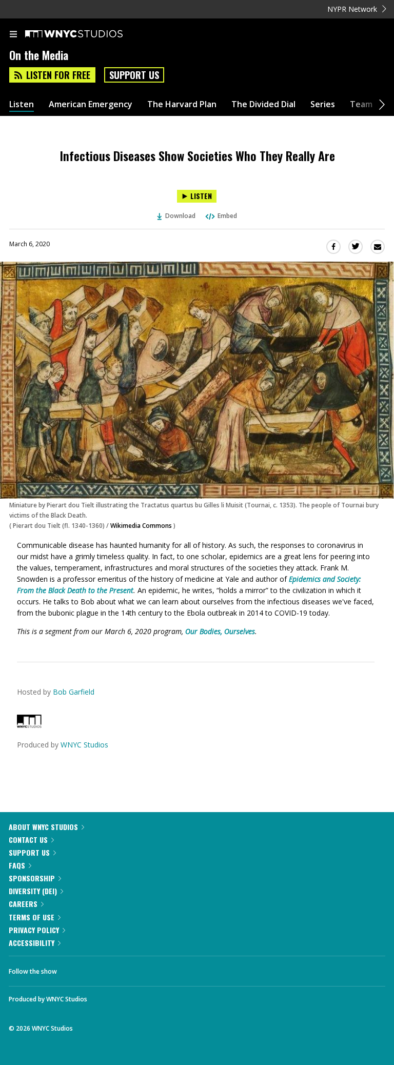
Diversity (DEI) (33, 890)
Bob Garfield (73, 692)
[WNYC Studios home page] (86, 34)
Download (180, 215)
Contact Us (28, 839)
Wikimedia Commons (141, 525)
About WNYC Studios (43, 826)
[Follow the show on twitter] (103, 968)
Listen (21, 104)
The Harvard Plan (181, 104)
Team (361, 104)
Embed (227, 215)
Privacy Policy (34, 929)
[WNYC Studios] (29, 725)
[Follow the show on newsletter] (130, 968)
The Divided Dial (263, 104)
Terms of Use (31, 917)
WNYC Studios (84, 745)
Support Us (134, 75)
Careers (23, 903)
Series (322, 104)
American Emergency (90, 104)
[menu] (13, 35)
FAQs (17, 865)
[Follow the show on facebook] (75, 968)
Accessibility (31, 942)
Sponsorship (32, 878)
